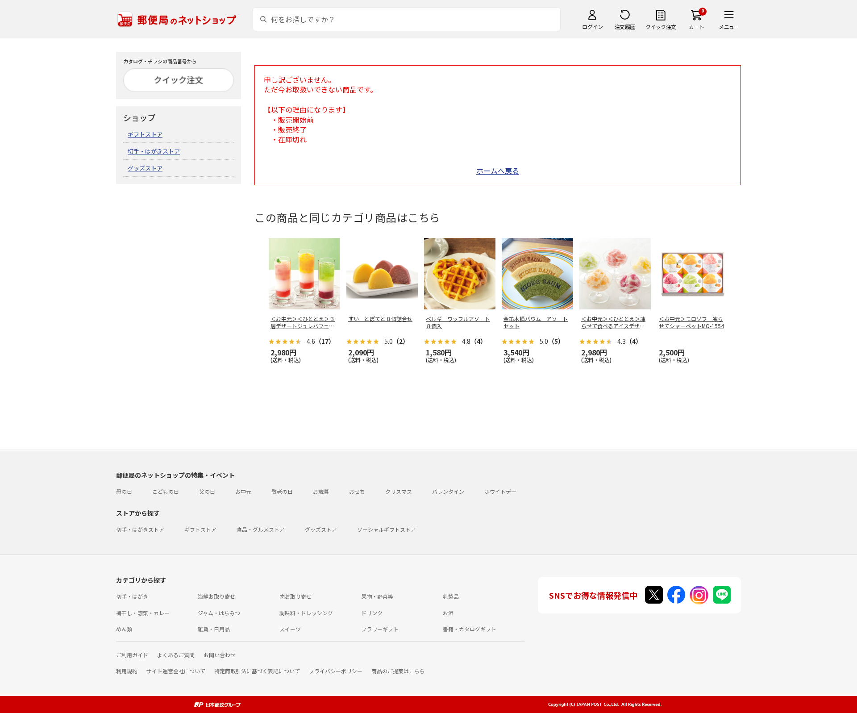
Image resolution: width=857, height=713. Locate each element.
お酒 (448, 613)
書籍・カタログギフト (469, 629)
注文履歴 (625, 26)
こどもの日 (165, 491)
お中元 (243, 491)
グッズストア (145, 168)
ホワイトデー (500, 491)
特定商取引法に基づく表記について (257, 671)
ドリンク (372, 613)
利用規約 (126, 671)
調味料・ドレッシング (306, 613)
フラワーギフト (380, 629)
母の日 (124, 491)
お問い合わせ (220, 655)
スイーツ (290, 629)
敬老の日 (282, 491)
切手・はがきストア (154, 151)
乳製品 (451, 596)
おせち (357, 491)
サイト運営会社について (175, 671)
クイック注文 (660, 26)
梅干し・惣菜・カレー (143, 613)
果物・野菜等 (377, 596)
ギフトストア (145, 134)
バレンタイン (448, 491)
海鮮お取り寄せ (216, 596)
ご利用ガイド (132, 655)
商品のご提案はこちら (398, 671)
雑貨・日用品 (214, 629)
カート (696, 26)
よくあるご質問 (176, 655)
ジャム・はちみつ (219, 613)
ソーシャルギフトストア (386, 529)
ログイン (592, 26)
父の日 (207, 491)
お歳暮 (321, 491)
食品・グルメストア (261, 529)
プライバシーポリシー (335, 671)
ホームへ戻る (497, 170)
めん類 (124, 629)
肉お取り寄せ (295, 596)
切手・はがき (132, 596)
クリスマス (398, 491)
